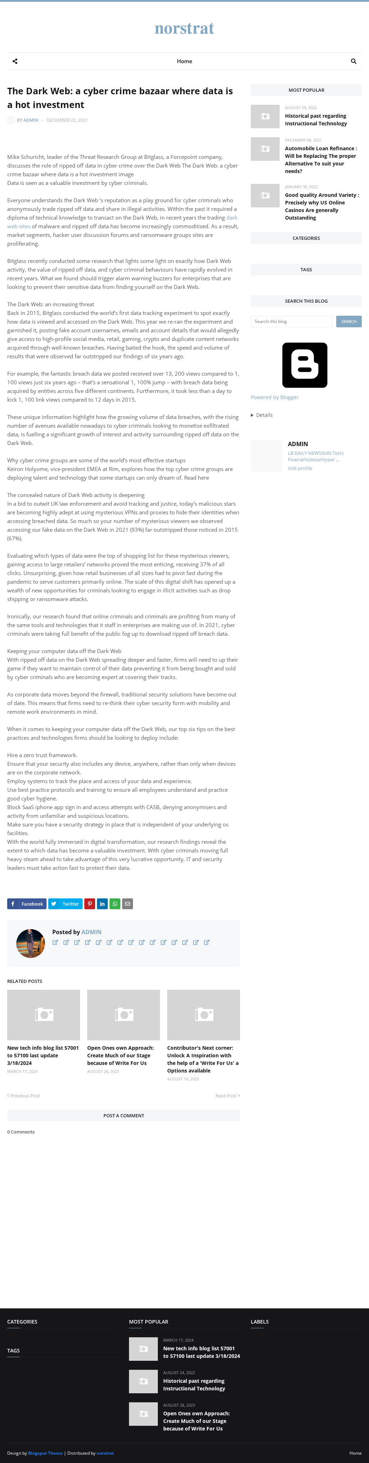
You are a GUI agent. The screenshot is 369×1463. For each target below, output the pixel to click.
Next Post (226, 1095)
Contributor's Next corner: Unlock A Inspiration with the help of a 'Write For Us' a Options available (203, 1059)
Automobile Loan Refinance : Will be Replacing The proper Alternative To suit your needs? (321, 159)
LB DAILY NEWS (304, 453)
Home (356, 1453)
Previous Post (25, 1095)
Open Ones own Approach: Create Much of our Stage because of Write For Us (120, 1055)
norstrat (184, 26)
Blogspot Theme (45, 1453)
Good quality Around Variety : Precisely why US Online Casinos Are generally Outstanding (322, 206)
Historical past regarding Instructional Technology (316, 119)
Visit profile (300, 468)
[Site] (55, 942)
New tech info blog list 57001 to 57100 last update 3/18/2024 (43, 1055)
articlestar (310, 459)
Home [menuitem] (184, 61)
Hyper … (330, 459)
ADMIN (30, 120)
